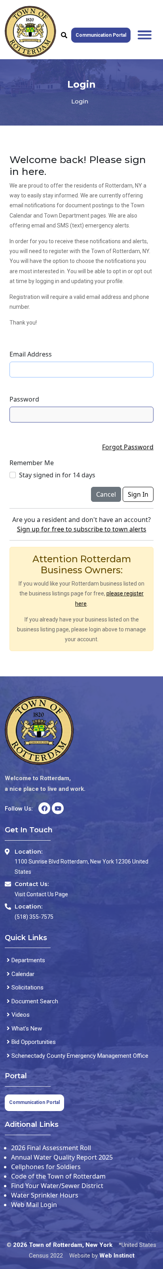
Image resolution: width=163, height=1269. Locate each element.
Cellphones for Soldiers (46, 1166)
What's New (26, 1028)
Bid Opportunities (33, 1042)
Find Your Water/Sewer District (57, 1185)
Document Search (34, 1001)
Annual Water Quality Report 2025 (62, 1157)
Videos (20, 1014)
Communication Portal (101, 35)
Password (24, 399)
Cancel (106, 494)
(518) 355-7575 (34, 917)
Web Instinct (117, 1255)
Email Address (30, 354)
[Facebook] (44, 808)
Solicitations (27, 987)
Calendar (22, 974)
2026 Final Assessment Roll (51, 1147)
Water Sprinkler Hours (44, 1195)
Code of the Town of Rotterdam (58, 1176)
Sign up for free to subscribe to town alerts (81, 529)
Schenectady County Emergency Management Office (79, 1055)
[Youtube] (58, 808)
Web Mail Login (34, 1204)
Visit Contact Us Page (41, 894)
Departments (27, 960)
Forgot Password (128, 447)
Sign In (138, 494)
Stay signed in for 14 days (57, 475)
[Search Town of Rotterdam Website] (64, 35)
